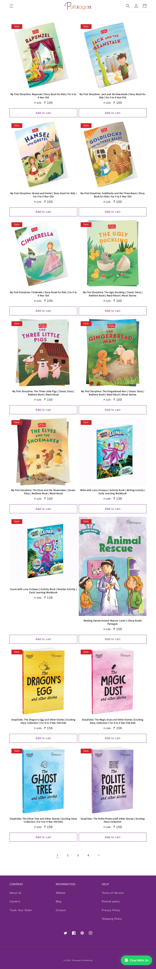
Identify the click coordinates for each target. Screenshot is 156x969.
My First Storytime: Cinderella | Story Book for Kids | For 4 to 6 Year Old (43, 294)
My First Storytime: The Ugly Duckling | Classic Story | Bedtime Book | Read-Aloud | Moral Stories (112, 294)
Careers (15, 901)
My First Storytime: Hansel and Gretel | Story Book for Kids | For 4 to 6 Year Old (43, 195)
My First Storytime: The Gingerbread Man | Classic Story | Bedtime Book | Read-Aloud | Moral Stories (112, 393)
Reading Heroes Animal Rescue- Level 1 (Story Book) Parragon (113, 622)
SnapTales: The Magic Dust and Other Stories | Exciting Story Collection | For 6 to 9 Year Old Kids (112, 721)
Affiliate (60, 892)
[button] (11, 6)
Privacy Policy (111, 910)
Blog (58, 901)
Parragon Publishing (82, 960)
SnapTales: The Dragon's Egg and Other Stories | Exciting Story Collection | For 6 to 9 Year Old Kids (43, 721)
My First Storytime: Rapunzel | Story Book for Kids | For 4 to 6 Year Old (43, 96)
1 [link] (57, 855)
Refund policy (111, 901)
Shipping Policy (112, 918)
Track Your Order (21, 910)
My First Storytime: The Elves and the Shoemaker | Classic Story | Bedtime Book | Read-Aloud (43, 492)
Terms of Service (113, 892)
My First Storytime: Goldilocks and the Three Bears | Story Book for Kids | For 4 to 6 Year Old (112, 195)
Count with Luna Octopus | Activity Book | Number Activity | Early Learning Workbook (43, 591)
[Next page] (98, 855)
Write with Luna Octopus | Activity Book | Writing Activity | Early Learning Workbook (112, 492)
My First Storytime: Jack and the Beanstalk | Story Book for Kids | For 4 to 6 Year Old (113, 96)
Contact (61, 910)
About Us (15, 892)
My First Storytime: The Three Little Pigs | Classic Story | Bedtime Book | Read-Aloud (43, 393)
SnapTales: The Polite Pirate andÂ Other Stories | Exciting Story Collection (113, 820)
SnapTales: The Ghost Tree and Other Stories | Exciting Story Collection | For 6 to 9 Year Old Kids (43, 820)
